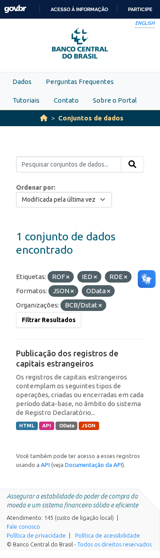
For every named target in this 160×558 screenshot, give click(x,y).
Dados (22, 81)
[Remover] (67, 277)
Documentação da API (93, 465)
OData (66, 425)
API (46, 425)
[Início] (44, 118)
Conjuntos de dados (91, 118)
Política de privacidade (36, 535)
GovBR (15, 9)
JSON (89, 425)
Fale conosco (23, 526)
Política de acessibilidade (107, 535)
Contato (66, 100)
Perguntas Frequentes (80, 81)
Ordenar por (35, 187)
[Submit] (132, 164)
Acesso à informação (79, 9)
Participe (140, 9)
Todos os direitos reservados (114, 544)
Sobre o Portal (115, 100)
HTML (26, 425)
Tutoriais (26, 100)
